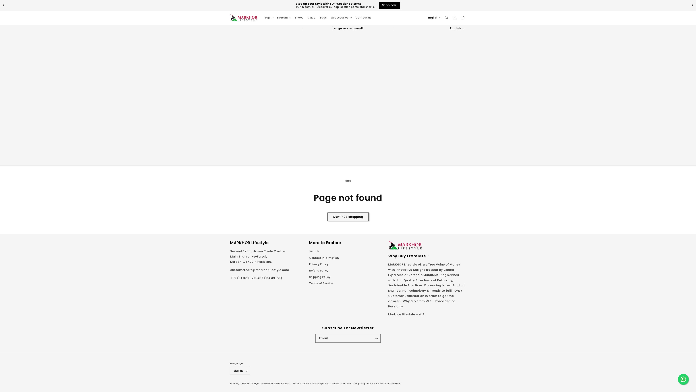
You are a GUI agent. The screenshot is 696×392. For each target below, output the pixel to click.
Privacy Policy (318, 264)
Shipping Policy (319, 277)
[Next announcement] (394, 28)
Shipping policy (364, 383)
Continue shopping (348, 217)
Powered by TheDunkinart (274, 383)
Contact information (388, 383)
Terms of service (341, 383)
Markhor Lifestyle (249, 383)
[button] (268, 17)
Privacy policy (320, 383)
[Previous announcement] (302, 28)
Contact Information (324, 258)
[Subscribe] (376, 338)
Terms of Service (321, 283)
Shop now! (389, 5)
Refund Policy (318, 270)
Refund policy (301, 383)
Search (314, 251)
